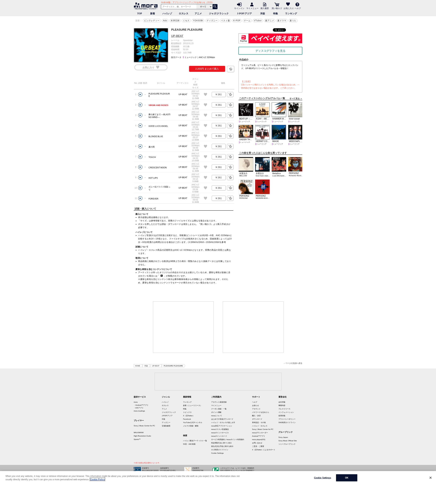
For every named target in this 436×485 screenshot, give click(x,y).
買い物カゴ (277, 8)
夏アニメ (269, 20)
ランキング (291, 13)
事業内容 (281, 405)
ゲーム (247, 20)
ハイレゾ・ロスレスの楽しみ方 (223, 422)
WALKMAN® (139, 432)
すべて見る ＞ (296, 98)
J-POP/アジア (244, 13)
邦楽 (146, 366)
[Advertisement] (183, 327)
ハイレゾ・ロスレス (259, 426)
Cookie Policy (97, 479)
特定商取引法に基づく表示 (221, 443)
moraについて (216, 416)
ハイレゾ (167, 13)
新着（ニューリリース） (192, 405)
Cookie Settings (217, 453)
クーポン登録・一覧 (219, 409)
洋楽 (262, 13)
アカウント (256, 409)
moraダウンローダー (260, 433)
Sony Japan (283, 437)
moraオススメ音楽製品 (220, 429)
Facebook (187, 419)
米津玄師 (175, 20)
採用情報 (281, 416)
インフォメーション (286, 412)
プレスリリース (284, 409)
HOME (137, 366)
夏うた (293, 20)
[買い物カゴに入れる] (230, 69)
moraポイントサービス (220, 433)
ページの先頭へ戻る (293, 363)
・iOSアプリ (138, 408)
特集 (275, 13)
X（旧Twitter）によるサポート (263, 450)
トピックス (187, 412)
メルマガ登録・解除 (190, 426)
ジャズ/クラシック (219, 13)
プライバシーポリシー (286, 419)
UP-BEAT (177, 36)
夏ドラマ (281, 20)
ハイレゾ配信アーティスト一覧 (195, 441)
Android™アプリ (258, 436)
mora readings (139, 411)
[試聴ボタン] (140, 94)
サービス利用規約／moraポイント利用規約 (227, 439)
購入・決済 (256, 416)
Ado (165, 20)
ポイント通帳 (216, 412)
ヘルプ (298, 8)
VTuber (258, 20)
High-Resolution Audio (142, 436)
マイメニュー (252, 8)
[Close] (430, 477)
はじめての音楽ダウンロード (222, 419)
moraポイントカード (219, 436)
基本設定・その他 (259, 422)
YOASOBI (198, 20)
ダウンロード (257, 419)
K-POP (236, 20)
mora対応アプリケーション (221, 426)
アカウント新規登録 (219, 402)
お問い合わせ (257, 443)
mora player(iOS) (258, 439)
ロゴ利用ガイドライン (219, 450)
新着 (152, 13)
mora (136, 402)
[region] (218, 478)
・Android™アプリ (141, 405)
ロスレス (183, 13)
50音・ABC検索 (189, 444)
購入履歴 (265, 8)
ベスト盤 (225, 20)
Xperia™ (137, 439)
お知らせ (255, 405)
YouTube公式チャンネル (192, 422)
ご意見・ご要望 (258, 446)
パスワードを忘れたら (260, 412)
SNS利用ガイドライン (287, 422)
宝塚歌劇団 (166, 426)
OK (346, 477)
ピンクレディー (152, 20)
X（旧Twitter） (188, 416)
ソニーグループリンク (286, 444)
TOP (139, 13)
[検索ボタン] (215, 6)
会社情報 (281, 402)
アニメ (198, 13)
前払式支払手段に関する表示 (222, 446)
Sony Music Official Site (287, 441)
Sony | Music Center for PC (144, 426)
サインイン (239, 8)
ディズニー (212, 20)
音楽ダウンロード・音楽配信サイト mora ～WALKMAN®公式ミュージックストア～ (146, 6)
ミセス (186, 20)
